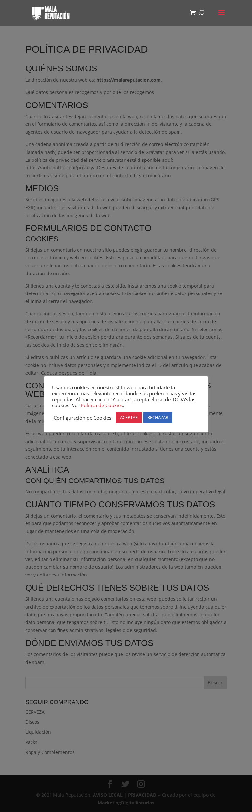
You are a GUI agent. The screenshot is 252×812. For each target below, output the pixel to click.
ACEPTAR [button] (129, 417)
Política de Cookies (102, 405)
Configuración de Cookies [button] (82, 418)
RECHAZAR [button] (157, 417)
